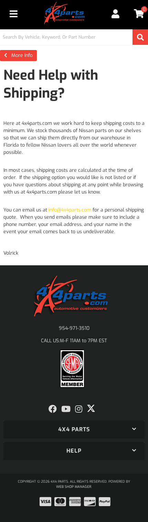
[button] (74, 37)
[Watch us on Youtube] (66, 409)
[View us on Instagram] (78, 409)
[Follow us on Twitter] (91, 408)
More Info (20, 55)
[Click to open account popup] (115, 14)
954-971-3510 (74, 328)
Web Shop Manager (73, 486)
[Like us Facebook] (53, 409)
